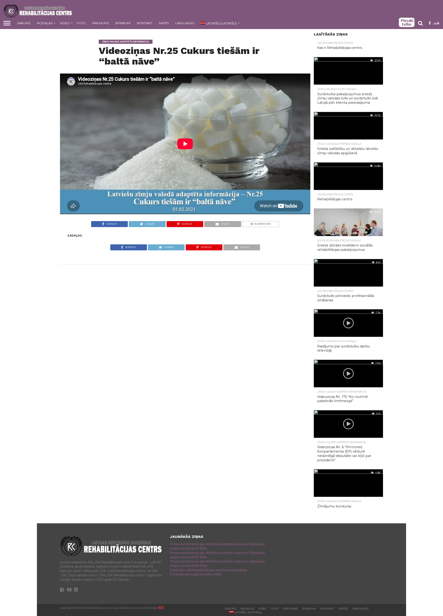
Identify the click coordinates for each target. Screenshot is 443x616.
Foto (81, 23)
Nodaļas (45, 23)
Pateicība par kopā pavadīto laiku (196, 574)
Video (65, 23)
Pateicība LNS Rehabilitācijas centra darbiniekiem (208, 570)
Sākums (23, 23)
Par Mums (100, 23)
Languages (184, 23)
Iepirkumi (123, 23)
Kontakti (144, 23)
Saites (164, 23)
